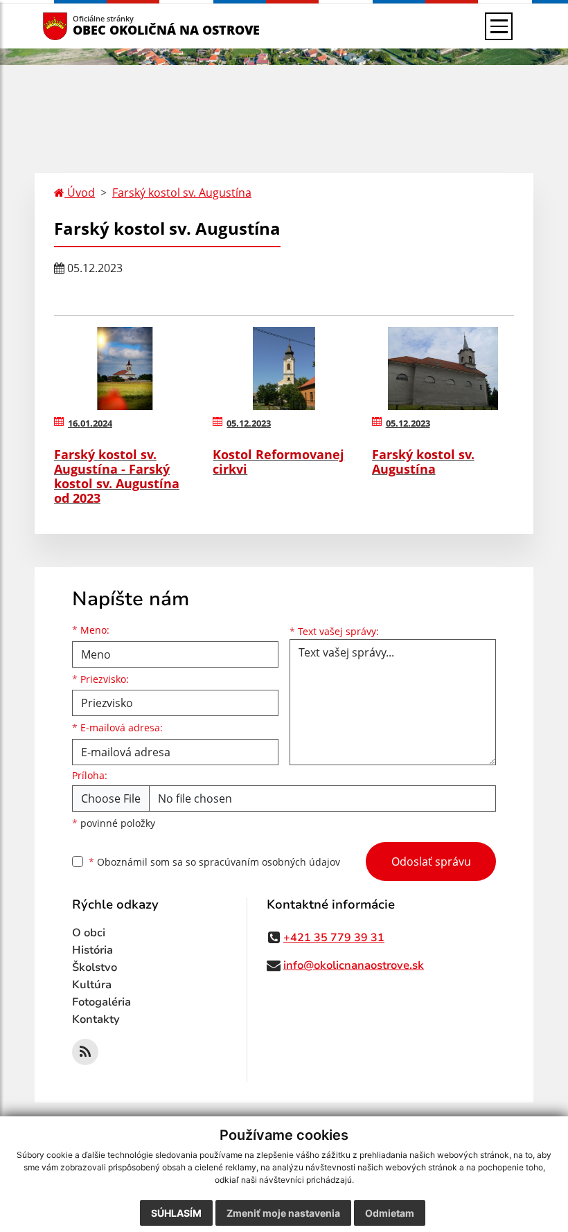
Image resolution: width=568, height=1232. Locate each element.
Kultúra (92, 984)
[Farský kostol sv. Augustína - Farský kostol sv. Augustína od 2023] (125, 368)
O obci (88, 932)
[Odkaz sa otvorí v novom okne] (85, 1052)
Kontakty (96, 1019)
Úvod (79, 192)
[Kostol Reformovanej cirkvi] (284, 368)
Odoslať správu (431, 861)
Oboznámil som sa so (214, 861)
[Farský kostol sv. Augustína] (443, 368)
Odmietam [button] (389, 1213)
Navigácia (76, 26)
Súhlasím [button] (176, 1213)
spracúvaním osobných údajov (269, 861)
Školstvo (94, 967)
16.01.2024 (90, 423)
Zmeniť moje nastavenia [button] (283, 1213)
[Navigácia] (499, 26)
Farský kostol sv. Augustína (181, 192)
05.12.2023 (249, 423)
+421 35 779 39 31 (333, 937)
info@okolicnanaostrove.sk (353, 965)
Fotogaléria (101, 1002)
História (92, 950)
